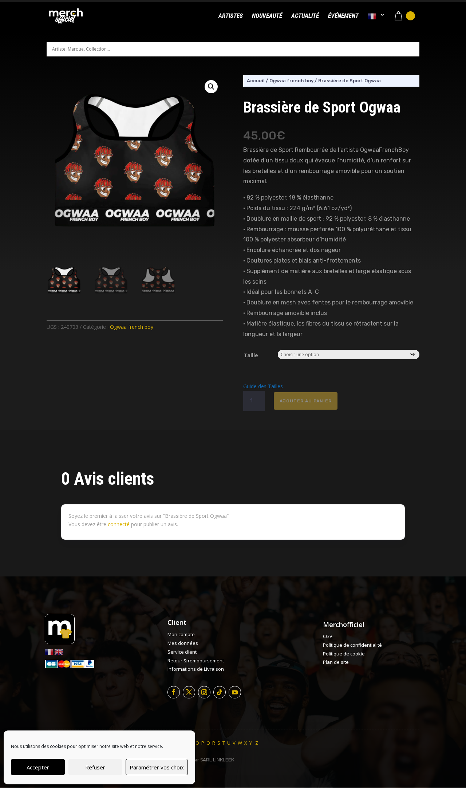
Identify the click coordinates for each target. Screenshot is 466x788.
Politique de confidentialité (352, 645)
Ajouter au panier (306, 400)
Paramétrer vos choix (157, 767)
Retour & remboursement (195, 660)
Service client (182, 652)
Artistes (230, 16)
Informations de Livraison (195, 669)
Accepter (38, 767)
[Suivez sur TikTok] (219, 692)
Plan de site (336, 662)
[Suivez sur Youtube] (235, 692)
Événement (343, 16)
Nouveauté (267, 16)
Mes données (182, 643)
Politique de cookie (344, 653)
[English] (59, 651)
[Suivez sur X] (189, 692)
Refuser (95, 767)
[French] (376, 22)
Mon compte (181, 634)
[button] (211, 86)
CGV (327, 636)
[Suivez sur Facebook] (173, 692)
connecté (119, 524)
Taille (251, 355)
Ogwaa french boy (131, 326)
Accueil (256, 80)
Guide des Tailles (263, 386)
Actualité (305, 16)
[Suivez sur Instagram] (204, 692)
